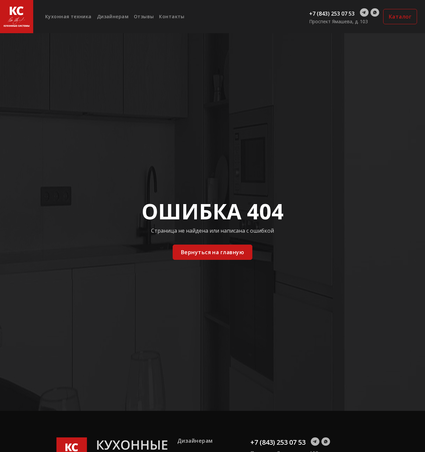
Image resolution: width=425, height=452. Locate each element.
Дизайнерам (112, 16)
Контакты (171, 16)
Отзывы (144, 16)
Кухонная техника (68, 16)
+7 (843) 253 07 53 (332, 13)
